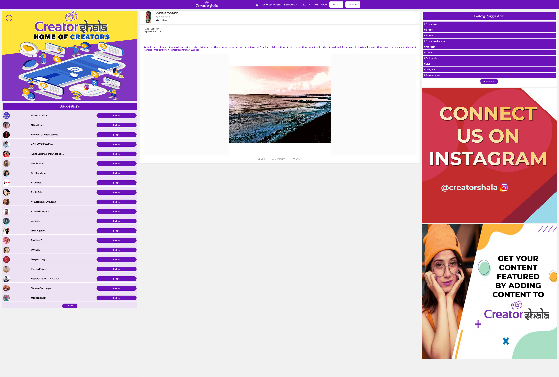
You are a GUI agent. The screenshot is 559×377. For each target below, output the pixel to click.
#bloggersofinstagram (224, 47)
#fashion (318, 47)
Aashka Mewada (167, 13)
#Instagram (429, 69)
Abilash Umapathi (40, 211)
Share (298, 159)
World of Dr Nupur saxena (44, 134)
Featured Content (271, 5)
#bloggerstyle (242, 47)
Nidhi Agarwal (38, 230)
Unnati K (35, 250)
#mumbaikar (207, 47)
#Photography (431, 58)
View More (490, 81)
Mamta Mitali (37, 163)
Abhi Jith (35, 221)
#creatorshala (174, 50)
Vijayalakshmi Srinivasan (43, 202)
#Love (427, 64)
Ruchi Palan (37, 192)
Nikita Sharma (38, 125)
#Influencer (429, 47)
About (324, 5)
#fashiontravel (160, 50)
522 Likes (162, 20)
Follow (116, 115)
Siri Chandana (38, 173)
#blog (276, 47)
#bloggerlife (256, 47)
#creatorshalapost (190, 50)
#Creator (428, 52)
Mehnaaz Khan (38, 298)
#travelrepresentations (387, 47)
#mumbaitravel (193, 47)
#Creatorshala (430, 24)
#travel (283, 47)
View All (70, 306)
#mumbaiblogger (177, 47)
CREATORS (306, 5)
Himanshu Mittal (39, 115)
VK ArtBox (36, 182)
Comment (279, 159)
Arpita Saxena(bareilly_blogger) (47, 154)
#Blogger (428, 30)
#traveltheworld (368, 47)
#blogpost (268, 47)
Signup (353, 4)
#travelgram (307, 47)
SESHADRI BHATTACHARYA (45, 278)
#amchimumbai (161, 47)
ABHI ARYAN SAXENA (42, 144)
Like (262, 159)
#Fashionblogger (432, 75)
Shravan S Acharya (41, 288)
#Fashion (428, 35)
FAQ (316, 5)
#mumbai (148, 47)
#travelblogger (294, 47)
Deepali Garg (38, 259)
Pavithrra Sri (37, 240)
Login (336, 4)
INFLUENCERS (290, 5)
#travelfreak (328, 47)
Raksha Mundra (39, 269)
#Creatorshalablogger (434, 41)
